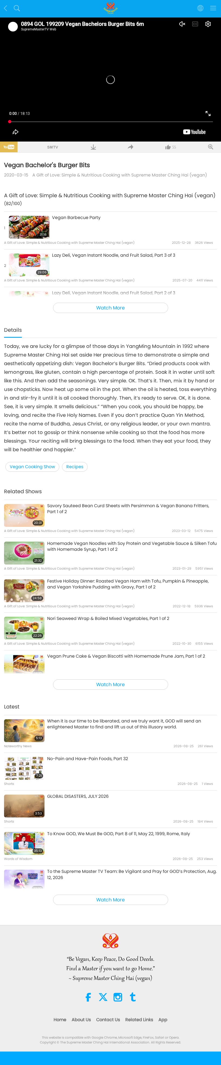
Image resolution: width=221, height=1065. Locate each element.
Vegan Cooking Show (32, 467)
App (162, 1020)
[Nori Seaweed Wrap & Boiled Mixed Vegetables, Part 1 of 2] (24, 628)
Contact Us (108, 1020)
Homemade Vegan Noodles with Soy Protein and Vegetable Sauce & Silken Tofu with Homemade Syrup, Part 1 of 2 (132, 546)
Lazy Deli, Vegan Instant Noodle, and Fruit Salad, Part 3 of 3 (113, 255)
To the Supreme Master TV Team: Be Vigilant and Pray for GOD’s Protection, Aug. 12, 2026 (132, 874)
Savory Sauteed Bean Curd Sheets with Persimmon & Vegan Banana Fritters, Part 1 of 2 (128, 509)
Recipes (74, 467)
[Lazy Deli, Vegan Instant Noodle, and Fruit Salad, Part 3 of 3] (29, 264)
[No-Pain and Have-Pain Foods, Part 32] (24, 768)
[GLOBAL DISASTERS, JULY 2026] (24, 806)
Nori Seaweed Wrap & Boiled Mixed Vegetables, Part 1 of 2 (108, 619)
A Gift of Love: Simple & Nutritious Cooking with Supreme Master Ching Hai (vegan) (119, 175)
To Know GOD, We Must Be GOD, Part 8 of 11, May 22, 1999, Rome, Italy (118, 834)
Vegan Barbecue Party (76, 218)
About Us (81, 1020)
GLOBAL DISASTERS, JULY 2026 (78, 796)
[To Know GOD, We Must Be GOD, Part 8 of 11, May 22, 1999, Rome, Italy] (24, 843)
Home (60, 1020)
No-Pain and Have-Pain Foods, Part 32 (87, 759)
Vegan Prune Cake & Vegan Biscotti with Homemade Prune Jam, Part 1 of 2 (126, 656)
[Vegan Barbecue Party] (29, 227)
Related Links (139, 1020)
